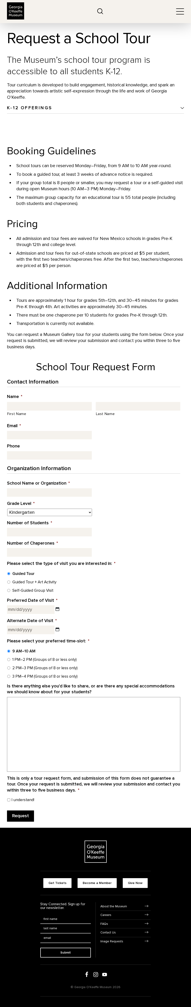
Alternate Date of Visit (32, 620)
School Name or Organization (38, 483)
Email (14, 426)
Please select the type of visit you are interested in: (61, 563)
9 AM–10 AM (23, 651)
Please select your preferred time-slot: (48, 641)
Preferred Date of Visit (32, 600)
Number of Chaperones (32, 543)
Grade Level (21, 503)
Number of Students (29, 523)
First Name (16, 414)
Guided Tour (23, 573)
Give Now (135, 883)
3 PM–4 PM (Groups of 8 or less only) (45, 676)
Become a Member (97, 883)
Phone (13, 446)
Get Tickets (57, 883)
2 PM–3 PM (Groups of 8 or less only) (45, 667)
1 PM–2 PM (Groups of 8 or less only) (44, 659)
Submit (65, 952)
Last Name (105, 414)
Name (14, 396)
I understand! (22, 799)
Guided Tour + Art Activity (34, 582)
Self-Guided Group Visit (32, 590)
